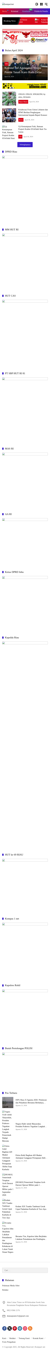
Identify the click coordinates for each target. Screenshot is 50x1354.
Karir (4, 1338)
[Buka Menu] (41, 4)
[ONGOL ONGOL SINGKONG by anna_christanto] (9, 99)
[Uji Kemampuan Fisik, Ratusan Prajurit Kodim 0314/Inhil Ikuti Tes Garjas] (9, 132)
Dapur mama (23, 102)
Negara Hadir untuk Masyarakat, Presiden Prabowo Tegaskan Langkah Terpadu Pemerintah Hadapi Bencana (30, 1125)
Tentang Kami (24, 1338)
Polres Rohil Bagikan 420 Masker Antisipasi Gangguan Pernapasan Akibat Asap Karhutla (31, 1156)
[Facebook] (4, 1328)
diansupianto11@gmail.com (18, 1316)
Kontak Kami (38, 1338)
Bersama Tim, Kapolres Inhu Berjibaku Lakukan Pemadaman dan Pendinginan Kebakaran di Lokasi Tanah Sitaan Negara (31, 1237)
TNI (6, 64)
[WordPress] (20, 1328)
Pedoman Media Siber (11, 1286)
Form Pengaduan (9, 1342)
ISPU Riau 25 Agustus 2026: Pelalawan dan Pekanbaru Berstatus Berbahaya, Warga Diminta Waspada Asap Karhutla (31, 1101)
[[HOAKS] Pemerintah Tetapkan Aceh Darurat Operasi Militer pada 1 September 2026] (7, 1185)
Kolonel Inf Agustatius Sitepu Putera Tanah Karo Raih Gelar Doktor (23, 70)
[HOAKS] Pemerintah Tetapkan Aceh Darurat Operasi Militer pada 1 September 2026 (30, 1183)
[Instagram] (25, 1328)
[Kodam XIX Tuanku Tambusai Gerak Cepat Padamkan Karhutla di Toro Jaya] (27, 21)
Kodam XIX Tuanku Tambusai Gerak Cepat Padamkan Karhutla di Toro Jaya (31, 1207)
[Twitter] (9, 1328)
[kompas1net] (8, 4)
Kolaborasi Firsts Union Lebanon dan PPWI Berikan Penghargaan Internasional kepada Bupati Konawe (33, 112)
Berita (21, 120)
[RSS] (30, 1328)
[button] (36, 4)
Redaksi (5, 1290)
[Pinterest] (14, 1328)
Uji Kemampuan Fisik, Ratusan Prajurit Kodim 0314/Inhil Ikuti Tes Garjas (32, 129)
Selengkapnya (25, 145)
